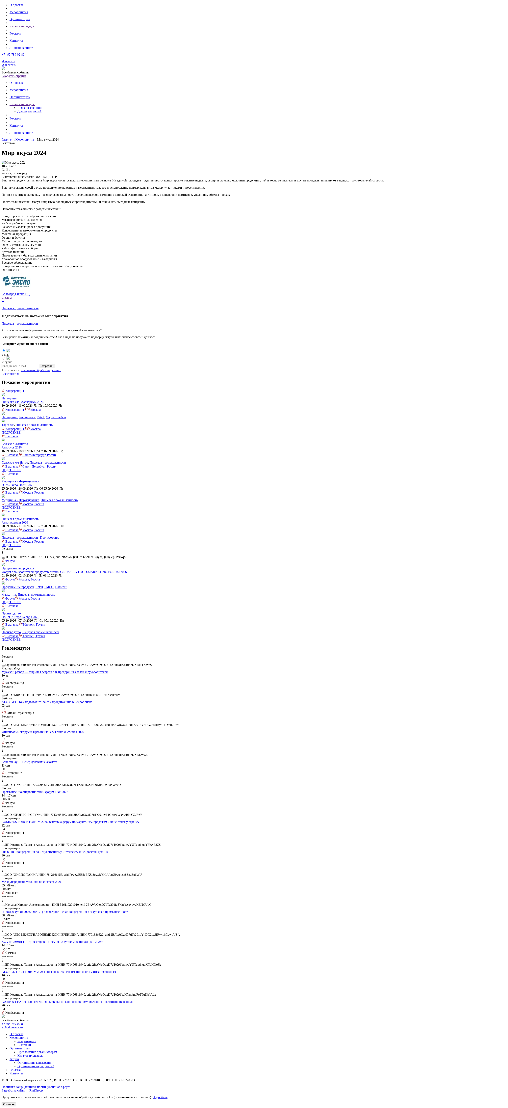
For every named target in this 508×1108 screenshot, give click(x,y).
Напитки (61, 587)
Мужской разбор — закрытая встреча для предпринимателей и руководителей (55, 672)
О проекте (16, 5)
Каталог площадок (22, 26)
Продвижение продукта (18, 568)
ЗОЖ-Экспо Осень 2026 (18, 485)
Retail (40, 417)
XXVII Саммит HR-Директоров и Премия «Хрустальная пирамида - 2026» (52, 941)
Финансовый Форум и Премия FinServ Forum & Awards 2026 (43, 732)
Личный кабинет (21, 47)
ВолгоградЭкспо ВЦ (16, 294)
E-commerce (27, 417)
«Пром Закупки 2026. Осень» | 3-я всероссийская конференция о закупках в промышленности (65, 911)
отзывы (7, 297)
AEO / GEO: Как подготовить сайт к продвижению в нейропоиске (47, 702)
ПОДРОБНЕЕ (11, 432)
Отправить (47, 366)
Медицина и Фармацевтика (20, 481)
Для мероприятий (29, 111)
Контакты (16, 40)
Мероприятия (19, 12)
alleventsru (8, 61)
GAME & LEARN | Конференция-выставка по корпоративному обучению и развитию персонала (67, 1001)
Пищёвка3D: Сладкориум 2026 (22, 402)
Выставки (24, 1044)
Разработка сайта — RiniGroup (22, 1090)
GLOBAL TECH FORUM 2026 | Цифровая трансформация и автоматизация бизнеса (59, 971)
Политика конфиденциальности (23, 1087)
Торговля (8, 424)
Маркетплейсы (56, 417)
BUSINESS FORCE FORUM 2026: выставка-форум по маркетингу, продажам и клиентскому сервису (70, 822)
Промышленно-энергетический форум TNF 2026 (35, 792)
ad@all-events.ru (12, 1027)
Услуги (14, 1059)
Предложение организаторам (37, 1052)
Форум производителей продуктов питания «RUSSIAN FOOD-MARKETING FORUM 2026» (65, 572)
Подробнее (160, 1097)
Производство (49, 537)
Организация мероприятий (35, 1066)
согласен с (33, 370)
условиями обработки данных (40, 370)
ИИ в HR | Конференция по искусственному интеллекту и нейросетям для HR (55, 851)
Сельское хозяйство (15, 444)
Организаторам (20, 19)
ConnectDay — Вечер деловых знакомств (29, 762)
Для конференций (29, 107)
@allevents (8, 65)
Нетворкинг (10, 398)
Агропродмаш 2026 (15, 522)
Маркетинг (9, 594)
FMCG (49, 587)
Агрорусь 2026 (12, 447)
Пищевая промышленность (20, 308)
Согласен (8, 1104)
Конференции (26, 1041)
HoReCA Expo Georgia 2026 (20, 617)
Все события (10, 373)
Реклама (15, 33)
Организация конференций (35, 1062)
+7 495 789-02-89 (13, 54)
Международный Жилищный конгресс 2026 (32, 881)
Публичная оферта (57, 1087)
